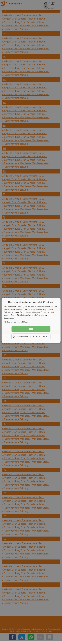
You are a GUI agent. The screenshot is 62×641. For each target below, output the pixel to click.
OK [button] (31, 329)
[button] (31, 322)
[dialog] (31, 320)
